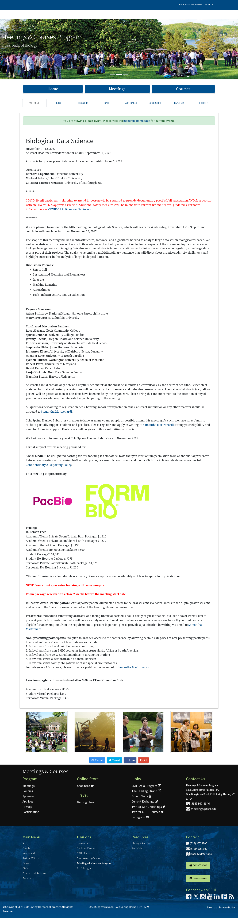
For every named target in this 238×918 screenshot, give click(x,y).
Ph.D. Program (85, 868)
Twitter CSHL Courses (146, 812)
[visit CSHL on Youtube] (210, 898)
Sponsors (155, 103)
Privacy (27, 807)
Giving (131, 15)
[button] (18, 49)
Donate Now (199, 865)
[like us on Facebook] (188, 898)
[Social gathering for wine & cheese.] (46, 732)
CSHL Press (83, 853)
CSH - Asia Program (145, 786)
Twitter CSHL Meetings (147, 807)
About (25, 843)
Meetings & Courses (45, 771)
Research (82, 843)
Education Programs (190, 4)
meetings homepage (136, 120)
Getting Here (85, 802)
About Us (53, 15)
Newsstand (81, 15)
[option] (119, 49)
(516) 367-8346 (200, 803)
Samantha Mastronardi (56, 411)
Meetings (117, 89)
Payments (179, 103)
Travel (107, 103)
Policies (203, 103)
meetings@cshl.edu (203, 809)
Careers (119, 15)
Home (53, 89)
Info (58, 103)
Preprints (137, 848)
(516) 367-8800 (198, 843)
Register (83, 103)
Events (66, 15)
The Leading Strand (145, 791)
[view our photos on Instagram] (203, 898)
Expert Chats (140, 796)
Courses (183, 89)
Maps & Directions (201, 853)
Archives (27, 801)
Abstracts (131, 103)
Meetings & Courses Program (94, 863)
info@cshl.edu (198, 848)
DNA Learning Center (88, 858)
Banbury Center (86, 848)
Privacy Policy (227, 907)
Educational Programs (35, 873)
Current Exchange (143, 801)
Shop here (84, 786)
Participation (30, 812)
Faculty (209, 4)
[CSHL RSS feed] (231, 898)
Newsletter (199, 878)
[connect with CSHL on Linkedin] (217, 898)
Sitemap (212, 907)
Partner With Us (101, 15)
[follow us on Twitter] (196, 898)
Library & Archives (141, 843)
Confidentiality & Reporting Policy (48, 465)
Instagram (139, 817)
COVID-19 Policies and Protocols (69, 209)
